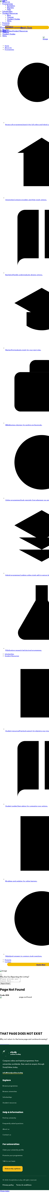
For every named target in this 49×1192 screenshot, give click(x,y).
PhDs (9, 10)
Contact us (7, 1135)
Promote (6, 23)
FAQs (9, 21)
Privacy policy (8, 1185)
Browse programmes (10, 1086)
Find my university (9, 1118)
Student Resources (10, 13)
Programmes (7, 4)
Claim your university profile (13, 1150)
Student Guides (13, 19)
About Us (6, 2)
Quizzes (10, 17)
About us (6, 1129)
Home (7, 46)
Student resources (10, 1103)
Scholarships (7, 11)
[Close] (1, 975)
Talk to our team (9, 1161)
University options (12, 1169)
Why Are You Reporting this (14, 977)
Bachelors (11, 6)
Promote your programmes (13, 1155)
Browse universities (10, 1091)
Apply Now (26, 28)
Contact (5, 25)
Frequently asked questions (13, 1123)
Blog (9, 15)
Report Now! (5, 983)
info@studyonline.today (13, 1073)
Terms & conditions (24, 1185)
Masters (10, 8)
